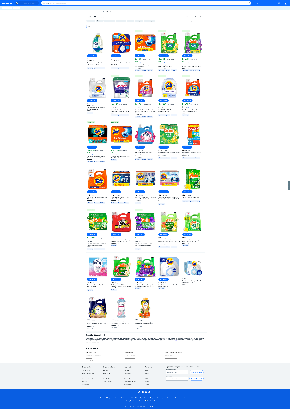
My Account (127, 376)
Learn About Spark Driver (130, 381)
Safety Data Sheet (131, 401)
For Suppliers (85, 384)
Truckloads (147, 381)
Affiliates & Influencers (129, 378)
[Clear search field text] (246, 3)
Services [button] (16, 8)
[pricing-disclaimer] (203, 16)
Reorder (261, 3)
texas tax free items (90, 361)
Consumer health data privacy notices (177, 398)
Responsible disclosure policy (157, 398)
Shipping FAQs (106, 373)
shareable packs (129, 352)
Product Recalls (127, 373)
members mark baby (130, 358)
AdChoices (140, 401)
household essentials (130, 355)
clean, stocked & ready (91, 352)
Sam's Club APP (85, 381)
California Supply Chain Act (142, 398)
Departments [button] (6, 8)
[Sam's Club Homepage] (7, 3)
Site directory (101, 398)
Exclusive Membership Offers (89, 373)
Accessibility (130, 398)
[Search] (249, 3)
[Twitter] (146, 392)
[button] (278, 3)
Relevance (195, 21)
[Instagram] (143, 392)
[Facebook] (139, 392)
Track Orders (106, 370)
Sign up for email (196, 379)
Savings (270, 3)
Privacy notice (109, 398)
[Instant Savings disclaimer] (140, 63)
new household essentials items (93, 355)
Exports (147, 384)
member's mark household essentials (173, 352)
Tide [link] (89, 26)
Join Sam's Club (86, 370)
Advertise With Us (128, 384)
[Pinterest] (149, 392)
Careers (147, 376)
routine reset (89, 358)
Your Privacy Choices (152, 401)
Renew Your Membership (88, 378)
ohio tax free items (169, 355)
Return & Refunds (107, 381)
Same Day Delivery (107, 378)
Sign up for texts (196, 372)
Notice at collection (120, 398)
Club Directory (148, 378)
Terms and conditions (130, 407)
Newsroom (147, 373)
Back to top (191, 407)
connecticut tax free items (171, 358)
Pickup (104, 376)
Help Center (127, 370)
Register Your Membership (88, 376)
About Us (147, 370)
